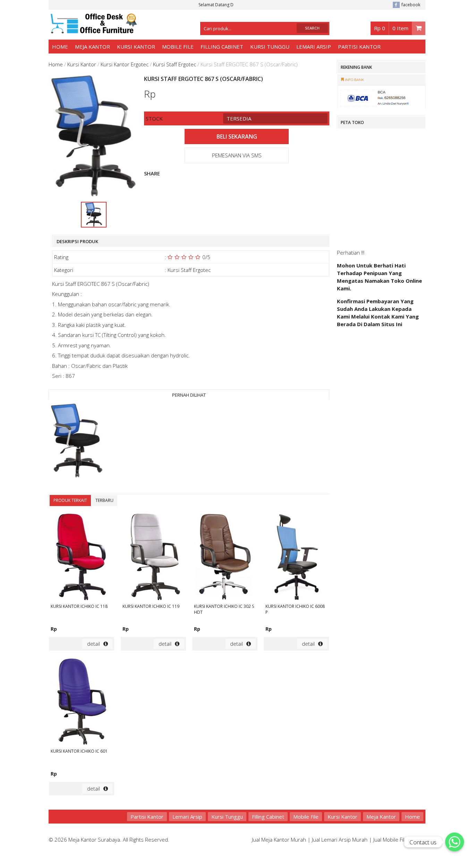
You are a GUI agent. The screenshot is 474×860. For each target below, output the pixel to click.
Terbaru (104, 500)
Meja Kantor (92, 46)
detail (93, 643)
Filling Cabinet (222, 46)
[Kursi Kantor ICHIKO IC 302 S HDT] (224, 557)
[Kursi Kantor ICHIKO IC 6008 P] (296, 557)
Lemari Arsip (313, 46)
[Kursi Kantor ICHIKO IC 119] (153, 557)
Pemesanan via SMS (237, 155)
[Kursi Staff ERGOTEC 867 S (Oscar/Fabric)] (76, 441)
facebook (410, 5)
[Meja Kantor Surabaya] (93, 30)
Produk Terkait (70, 500)
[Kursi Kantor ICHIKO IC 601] (81, 702)
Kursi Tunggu (269, 46)
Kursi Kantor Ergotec (125, 64)
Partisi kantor (359, 46)
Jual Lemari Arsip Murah (339, 839)
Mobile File (178, 46)
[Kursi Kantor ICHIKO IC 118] (81, 557)
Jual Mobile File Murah (398, 839)
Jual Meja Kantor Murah (279, 839)
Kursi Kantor (136, 46)
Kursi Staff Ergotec (174, 64)
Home (60, 46)
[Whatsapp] (454, 842)
